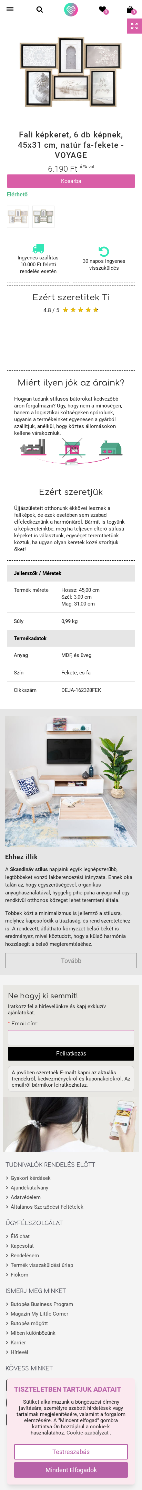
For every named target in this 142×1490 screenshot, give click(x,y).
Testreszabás (71, 1451)
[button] (5, 73)
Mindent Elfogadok (71, 1470)
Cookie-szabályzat (88, 1433)
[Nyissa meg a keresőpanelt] (40, 9)
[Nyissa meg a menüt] (10, 9)
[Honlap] (71, 9)
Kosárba (71, 181)
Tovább (71, 960)
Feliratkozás (71, 1054)
